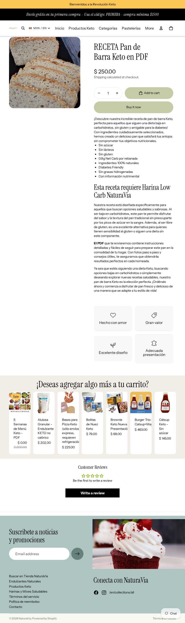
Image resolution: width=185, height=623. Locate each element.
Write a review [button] (93, 493)
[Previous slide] (36, 403)
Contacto (15, 607)
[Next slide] (51, 403)
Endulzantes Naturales (25, 581)
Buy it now (133, 107)
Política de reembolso (24, 602)
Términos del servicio (24, 597)
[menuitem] (149, 28)
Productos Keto (20, 586)
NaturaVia (25, 618)
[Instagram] (104, 592)
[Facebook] (96, 592)
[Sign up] (77, 554)
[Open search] (23, 28)
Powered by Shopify (44, 618)
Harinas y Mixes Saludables (28, 591)
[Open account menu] (161, 28)
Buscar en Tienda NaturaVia (28, 576)
